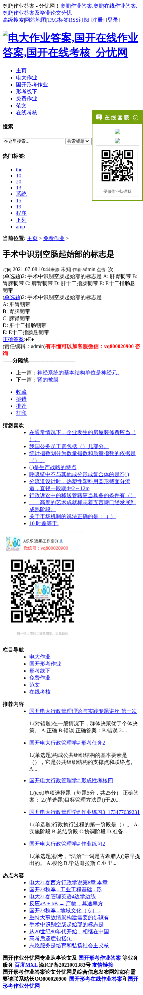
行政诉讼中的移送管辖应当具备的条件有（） (82, 495)
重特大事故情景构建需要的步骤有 (69, 917)
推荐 (21, 406)
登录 (112, 20)
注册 (97, 20)
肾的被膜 (48, 379)
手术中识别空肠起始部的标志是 (66, 924)
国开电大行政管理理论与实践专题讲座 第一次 (83, 711)
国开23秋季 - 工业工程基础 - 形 (65, 889)
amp (20, 226)
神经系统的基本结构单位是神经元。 (79, 372)
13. (19, 187)
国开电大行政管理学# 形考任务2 (67, 743)
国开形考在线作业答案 (95, 979)
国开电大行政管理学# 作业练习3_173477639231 (84, 812)
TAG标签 (58, 20)
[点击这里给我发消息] (117, 131)
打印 (21, 413)
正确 (8, 339)
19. (19, 206)
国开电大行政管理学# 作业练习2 (67, 844)
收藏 (21, 392)
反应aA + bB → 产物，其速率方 (66, 903)
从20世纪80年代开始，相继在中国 (69, 931)
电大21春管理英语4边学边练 (62, 896)
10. (19, 175)
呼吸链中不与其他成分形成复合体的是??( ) (79, 474)
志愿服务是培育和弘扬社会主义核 (69, 945)
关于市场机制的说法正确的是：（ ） (72, 516)
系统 (21, 194)
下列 (21, 220)
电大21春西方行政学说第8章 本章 (68, 882)
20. (19, 181)
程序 (21, 213)
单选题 (12, 297)
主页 (32, 238)
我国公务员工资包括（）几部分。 (69, 446)
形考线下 (40, 671)
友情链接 (102, 965)
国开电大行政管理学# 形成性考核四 (71, 780)
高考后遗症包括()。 (52, 938)
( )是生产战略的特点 (52, 467)
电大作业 (40, 657)
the (19, 169)
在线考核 (40, 692)
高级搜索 (13, 20)
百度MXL (26, 965)
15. (19, 200)
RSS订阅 (79, 20)
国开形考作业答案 (99, 958)
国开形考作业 (45, 664)
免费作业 (54, 238)
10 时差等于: (44, 523)
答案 (18, 339)
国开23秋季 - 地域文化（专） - (64, 910)
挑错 (21, 399)
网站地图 (35, 20)
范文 (34, 685)
